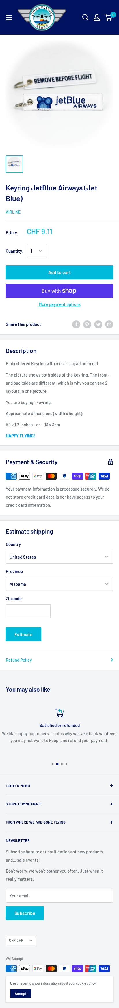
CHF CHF (16, 940)
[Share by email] (109, 324)
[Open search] (85, 17)
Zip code (14, 598)
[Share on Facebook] (76, 324)
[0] (108, 17)
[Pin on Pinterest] (87, 324)
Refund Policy (19, 659)
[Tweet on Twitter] (98, 324)
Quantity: (14, 251)
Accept (21, 993)
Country (13, 544)
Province (14, 571)
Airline (13, 212)
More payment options (60, 304)
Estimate (23, 634)
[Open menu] (9, 17)
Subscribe (24, 913)
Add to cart (59, 272)
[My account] (97, 17)
